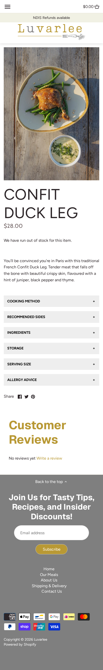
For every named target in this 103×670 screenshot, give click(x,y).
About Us (49, 580)
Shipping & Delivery (49, 585)
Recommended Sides (26, 317)
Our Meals (49, 574)
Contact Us (52, 591)
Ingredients (18, 332)
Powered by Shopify (20, 644)
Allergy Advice (22, 380)
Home (49, 569)
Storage (15, 348)
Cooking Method (23, 301)
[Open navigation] (7, 6)
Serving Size (19, 364)
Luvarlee (40, 639)
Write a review (49, 458)
